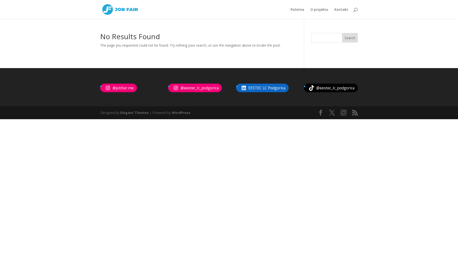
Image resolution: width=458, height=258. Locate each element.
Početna (297, 10)
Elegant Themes (134, 112)
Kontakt (341, 10)
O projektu (319, 10)
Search (350, 38)
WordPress (181, 112)
